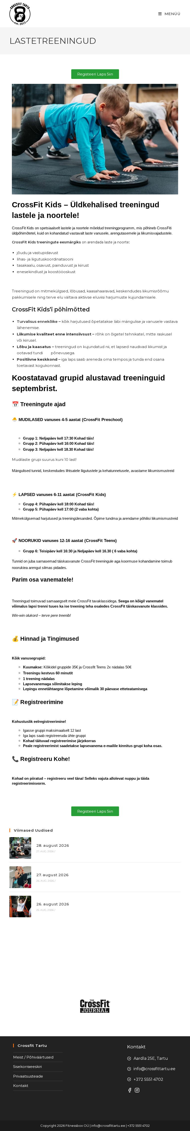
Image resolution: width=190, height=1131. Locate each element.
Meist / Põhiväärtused (33, 1057)
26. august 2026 (52, 904)
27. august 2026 (52, 874)
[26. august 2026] (20, 906)
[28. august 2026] (20, 848)
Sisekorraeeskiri (27, 1066)
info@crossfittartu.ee (154, 1068)
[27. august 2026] (20, 877)
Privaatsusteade (28, 1076)
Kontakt (20, 1085)
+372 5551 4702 (148, 1079)
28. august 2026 (52, 845)
